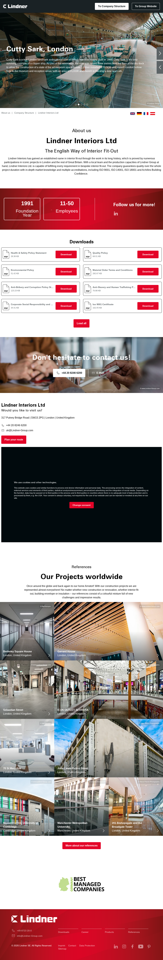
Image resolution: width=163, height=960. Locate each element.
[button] (76, 104)
